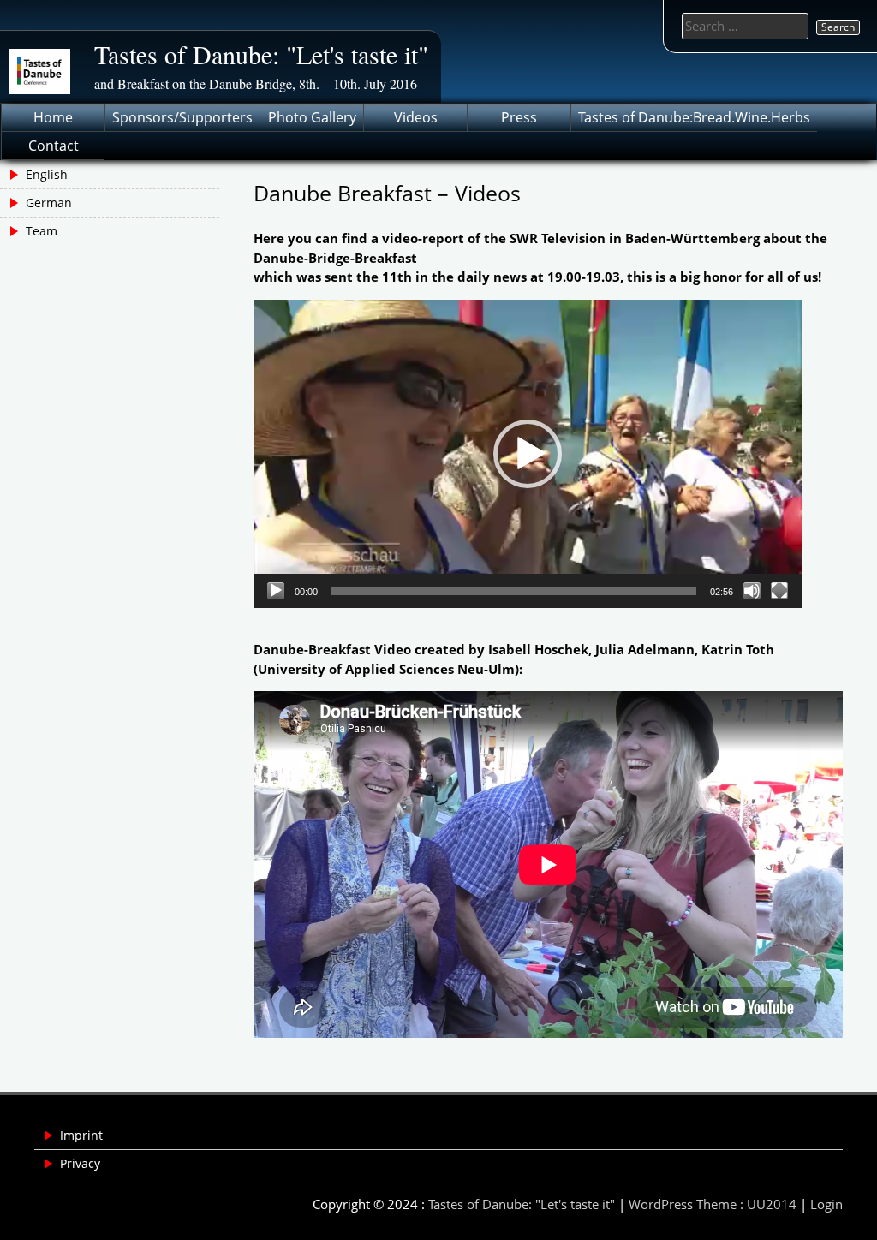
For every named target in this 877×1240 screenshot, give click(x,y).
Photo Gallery (312, 117)
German (49, 202)
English (47, 174)
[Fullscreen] (779, 590)
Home (53, 117)
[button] (527, 454)
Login (826, 1204)
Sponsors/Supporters (182, 117)
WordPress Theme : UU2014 (712, 1204)
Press (519, 117)
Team (41, 231)
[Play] (275, 590)
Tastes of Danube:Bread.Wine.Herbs (694, 117)
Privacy (80, 1163)
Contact (53, 145)
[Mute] (752, 590)
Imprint (81, 1135)
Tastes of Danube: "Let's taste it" (261, 54)
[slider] (513, 591)
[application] (528, 454)
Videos (416, 117)
